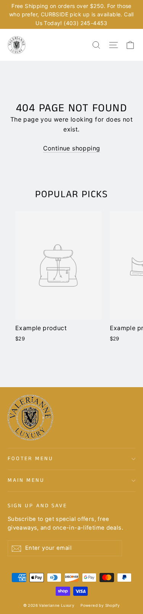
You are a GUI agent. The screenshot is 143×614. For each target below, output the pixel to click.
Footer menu (30, 458)
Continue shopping (71, 148)
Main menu (26, 480)
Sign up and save (37, 505)
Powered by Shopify (100, 605)
